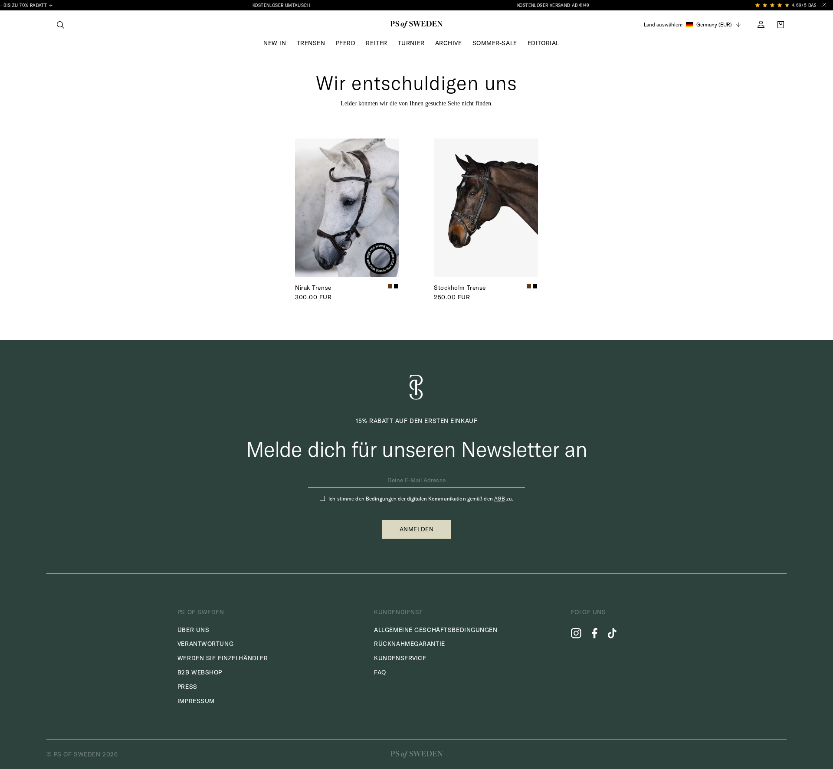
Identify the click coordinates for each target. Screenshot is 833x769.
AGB (499, 498)
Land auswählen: (663, 25)
